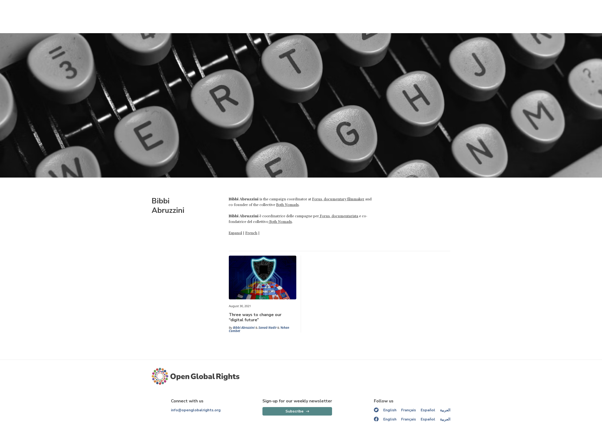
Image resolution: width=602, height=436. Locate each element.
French (251, 233)
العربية (445, 410)
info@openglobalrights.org (196, 410)
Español (428, 410)
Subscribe (294, 411)
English (389, 410)
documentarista (344, 216)
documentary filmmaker (343, 199)
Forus (317, 199)
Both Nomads (287, 204)
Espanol (235, 233)
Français (408, 410)
